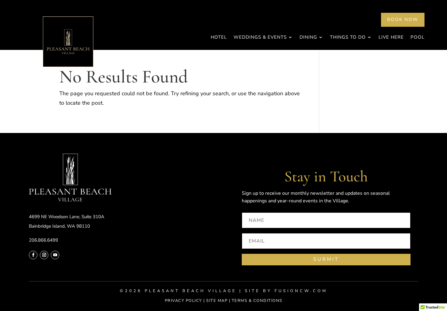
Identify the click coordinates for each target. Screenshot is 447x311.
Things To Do (348, 37)
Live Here (391, 37)
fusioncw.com (301, 291)
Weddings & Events (260, 37)
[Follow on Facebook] (33, 255)
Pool (417, 37)
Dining (308, 37)
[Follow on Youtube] (55, 255)
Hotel (219, 37)
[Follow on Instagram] (44, 255)
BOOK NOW (402, 19)
